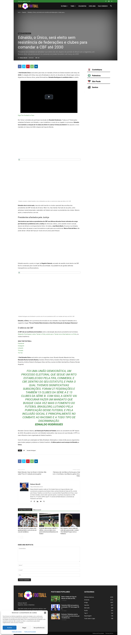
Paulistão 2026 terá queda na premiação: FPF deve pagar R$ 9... (70, 607)
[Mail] (41, 501)
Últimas (64, 6)
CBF (24, 450)
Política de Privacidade (30, 631)
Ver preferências (39, 627)
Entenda (41, 526)
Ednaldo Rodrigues (31, 450)
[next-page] (22, 537)
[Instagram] (108, 1)
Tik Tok (20, 353)
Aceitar (9, 627)
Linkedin (20, 348)
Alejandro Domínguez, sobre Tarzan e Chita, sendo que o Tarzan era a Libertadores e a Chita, (47, 334)
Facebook (21, 343)
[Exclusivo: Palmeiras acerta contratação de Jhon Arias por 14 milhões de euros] (55, 616)
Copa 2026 (92, 6)
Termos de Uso (109, 633)
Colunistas (82, 6)
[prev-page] (19, 537)
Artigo (19, 526)
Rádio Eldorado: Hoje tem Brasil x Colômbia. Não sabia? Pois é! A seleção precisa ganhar (32, 473)
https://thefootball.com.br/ (36, 486)
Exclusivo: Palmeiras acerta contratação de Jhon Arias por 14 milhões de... (70, 616)
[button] (45, 613)
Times (72, 6)
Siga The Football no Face (26, 115)
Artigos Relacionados (25, 510)
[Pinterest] (28, 66)
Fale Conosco (103, 6)
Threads (20, 350)
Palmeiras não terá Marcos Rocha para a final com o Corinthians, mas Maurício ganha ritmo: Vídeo (66, 474)
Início (19, 12)
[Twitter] (24, 66)
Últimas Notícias (26, 33)
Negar (24, 627)
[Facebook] (106, 1)
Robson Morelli (23, 57)
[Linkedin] (36, 66)
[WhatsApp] (111, 1)
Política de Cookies (17, 631)
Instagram (21, 346)
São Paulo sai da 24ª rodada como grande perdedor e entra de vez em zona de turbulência (27, 530)
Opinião (24, 12)
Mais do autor (37, 510)
